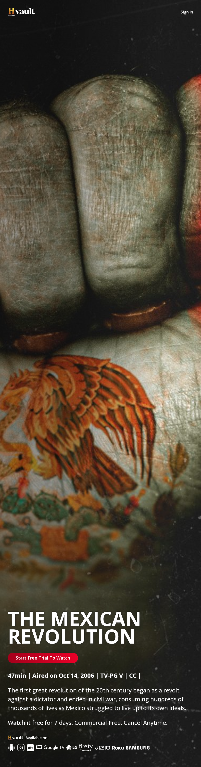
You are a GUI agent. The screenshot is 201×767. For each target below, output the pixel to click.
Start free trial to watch (43, 658)
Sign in (187, 12)
